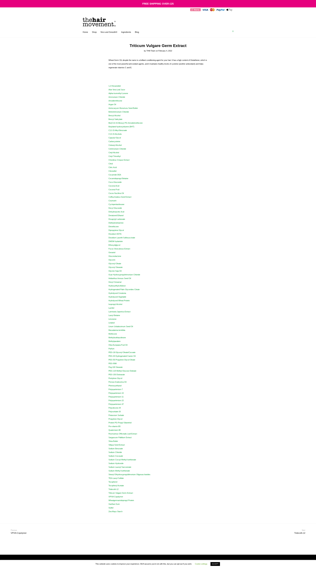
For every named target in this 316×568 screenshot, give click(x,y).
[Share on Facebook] (199, 516)
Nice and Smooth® (109, 32)
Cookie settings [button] (201, 564)
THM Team (150, 51)
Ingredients (126, 32)
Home (85, 32)
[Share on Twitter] (203, 516)
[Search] (220, 32)
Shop (94, 32)
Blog (137, 32)
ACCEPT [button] (215, 564)
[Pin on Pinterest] (207, 516)
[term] (115, 86)
